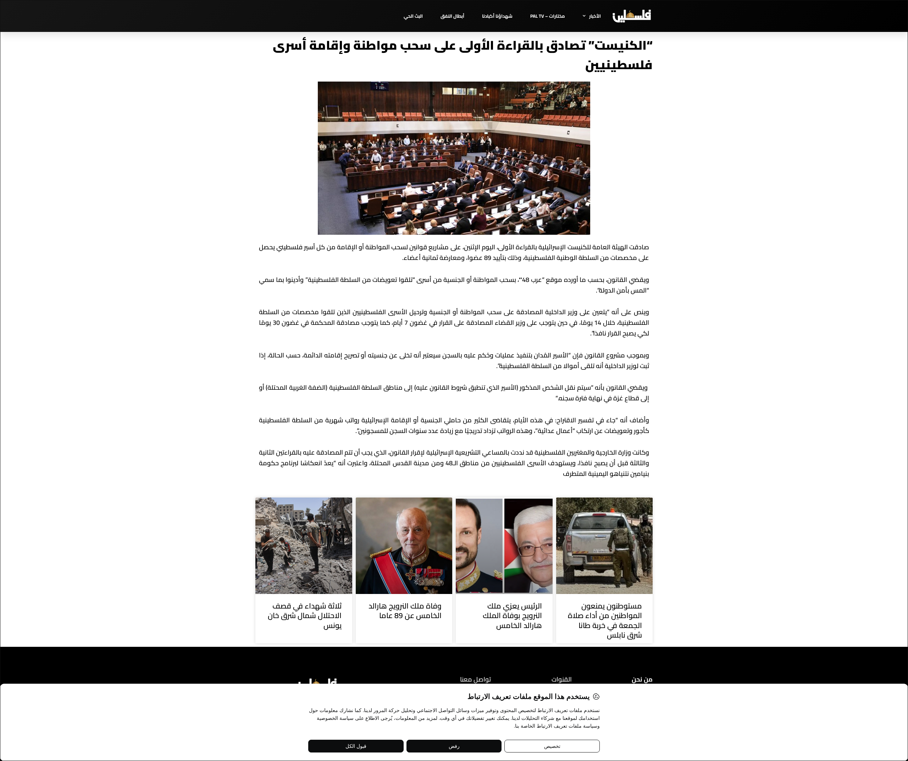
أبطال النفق (452, 16)
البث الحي (413, 16)
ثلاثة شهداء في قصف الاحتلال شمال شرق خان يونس (305, 615)
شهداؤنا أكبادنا (497, 16)
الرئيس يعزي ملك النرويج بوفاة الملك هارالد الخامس (512, 615)
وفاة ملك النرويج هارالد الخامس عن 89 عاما (405, 610)
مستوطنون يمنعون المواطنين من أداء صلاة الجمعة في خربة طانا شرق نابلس (605, 620)
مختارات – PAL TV (547, 16)
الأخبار (595, 16)
